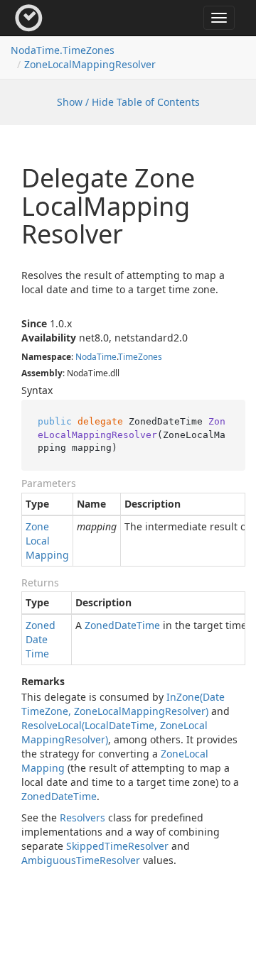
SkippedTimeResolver (117, 846)
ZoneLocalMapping (47, 541)
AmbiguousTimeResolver (80, 860)
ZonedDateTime (40, 639)
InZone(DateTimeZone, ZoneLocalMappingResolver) (123, 704)
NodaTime (96, 357)
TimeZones (140, 357)
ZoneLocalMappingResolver (90, 64)
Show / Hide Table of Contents (128, 102)
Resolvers (82, 817)
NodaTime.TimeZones (62, 50)
